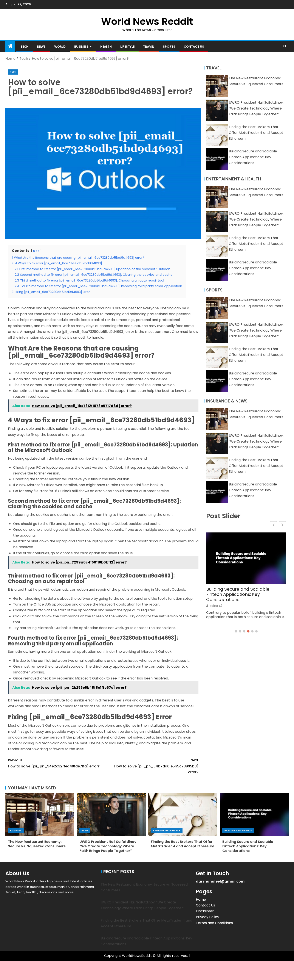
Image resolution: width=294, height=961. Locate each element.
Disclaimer (205, 911)
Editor (214, 605)
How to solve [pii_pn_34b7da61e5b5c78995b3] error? (156, 766)
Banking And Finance (166, 830)
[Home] (10, 46)
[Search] (285, 46)
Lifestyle (127, 46)
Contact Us (194, 46)
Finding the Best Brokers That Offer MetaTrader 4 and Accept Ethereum (256, 132)
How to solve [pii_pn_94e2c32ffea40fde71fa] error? (54, 763)
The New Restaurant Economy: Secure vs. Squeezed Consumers (37, 844)
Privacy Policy (207, 916)
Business (81, 46)
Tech (24, 46)
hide (36, 251)
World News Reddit (147, 21)
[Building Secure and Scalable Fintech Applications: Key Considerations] (254, 814)
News (41, 46)
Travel (148, 46)
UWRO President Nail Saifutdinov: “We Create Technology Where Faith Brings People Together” (256, 108)
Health (106, 46)
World (60, 46)
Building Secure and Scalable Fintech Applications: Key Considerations (253, 157)
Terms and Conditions (214, 922)
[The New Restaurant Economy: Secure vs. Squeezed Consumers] (39, 814)
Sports (169, 46)
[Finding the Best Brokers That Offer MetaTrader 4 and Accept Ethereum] (182, 814)
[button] (282, 524)
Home (201, 899)
